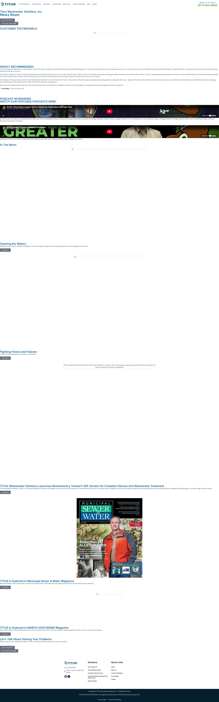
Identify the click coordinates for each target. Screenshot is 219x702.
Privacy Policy (102, 700)
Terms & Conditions (114, 700)
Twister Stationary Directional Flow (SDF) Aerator (98, 677)
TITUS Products (24, 4)
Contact (94, 4)
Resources (66, 4)
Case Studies (57, 4)
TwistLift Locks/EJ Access (95, 673)
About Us (113, 670)
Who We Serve (36, 4)
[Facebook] (65, 676)
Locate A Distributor (79, 4)
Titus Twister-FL (92, 667)
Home (113, 667)
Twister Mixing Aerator (94, 670)
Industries (46, 4)
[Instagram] (68, 676)
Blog (88, 4)
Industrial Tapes (92, 681)
